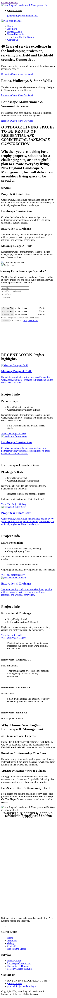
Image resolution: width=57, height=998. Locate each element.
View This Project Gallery (13, 433)
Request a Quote (9, 74)
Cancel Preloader (9, 2)
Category (11, 409)
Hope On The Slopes (23, 37)
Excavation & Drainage (18, 966)
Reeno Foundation (16, 34)
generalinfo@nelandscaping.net (22, 15)
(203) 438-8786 (14, 10)
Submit (5, 320)
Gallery (10, 943)
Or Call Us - (24, 320)
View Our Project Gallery (13, 638)
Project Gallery (14, 31)
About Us (12, 28)
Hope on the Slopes (16, 948)
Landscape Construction (19, 963)
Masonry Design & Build (19, 968)
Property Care (14, 960)
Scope (10, 407)
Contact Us (12, 39)
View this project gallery (13, 575)
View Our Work (25, 74)
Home (10, 26)
